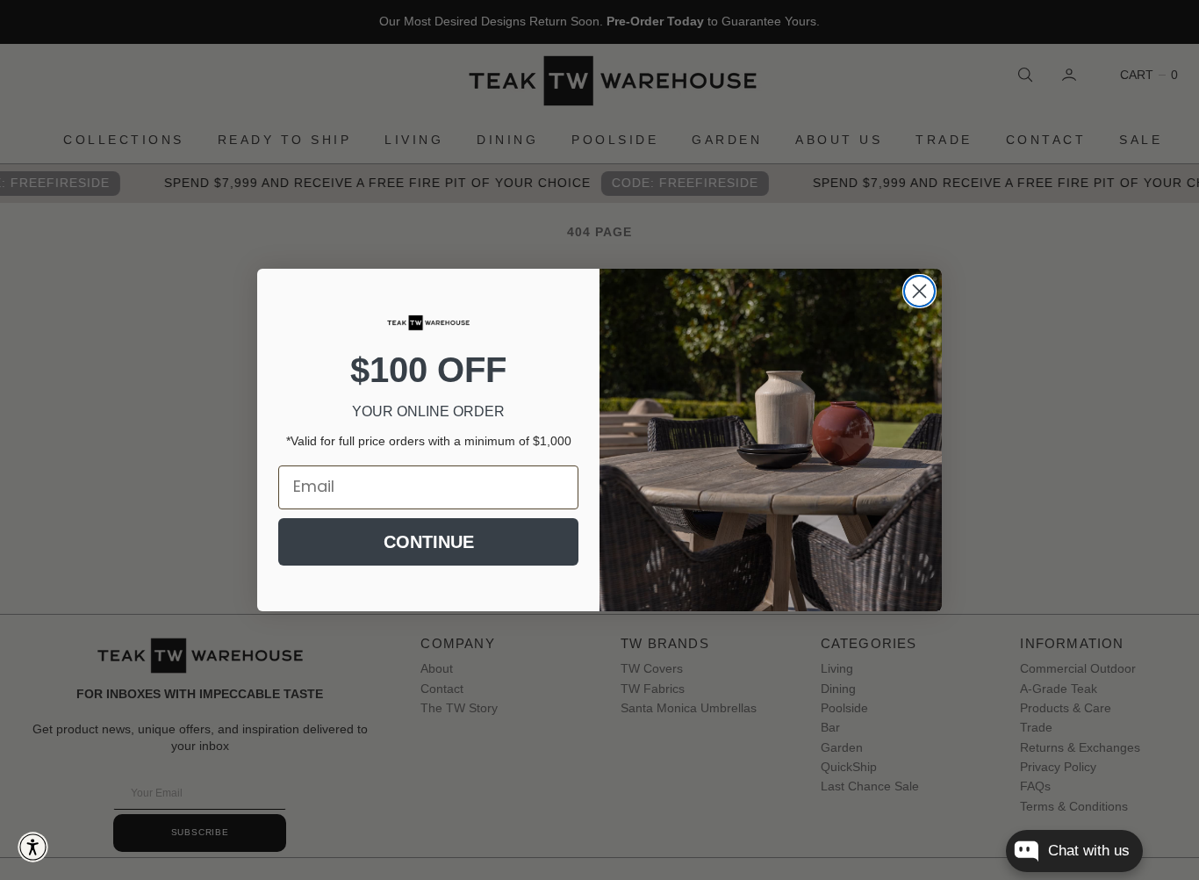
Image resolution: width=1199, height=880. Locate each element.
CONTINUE (429, 542)
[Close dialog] (919, 291)
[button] (33, 847)
